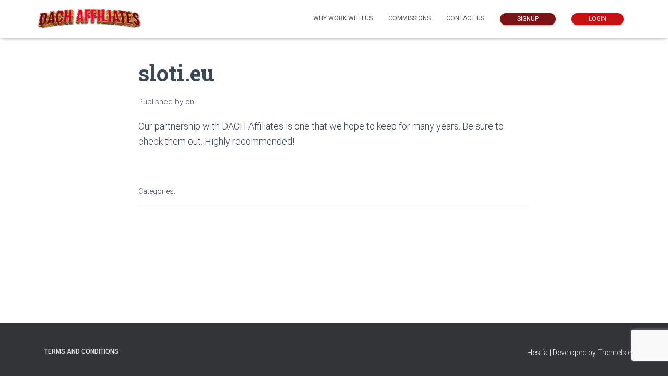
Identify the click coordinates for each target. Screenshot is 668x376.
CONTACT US (465, 18)
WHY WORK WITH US (343, 18)
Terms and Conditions (81, 351)
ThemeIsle (614, 352)
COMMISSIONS (409, 18)
